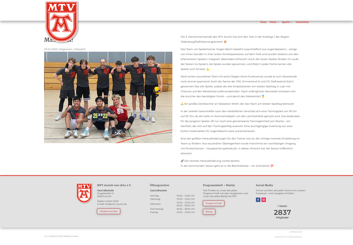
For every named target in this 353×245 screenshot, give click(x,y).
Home (263, 22)
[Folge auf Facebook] (258, 200)
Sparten (286, 22)
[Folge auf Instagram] (263, 200)
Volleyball (79, 49)
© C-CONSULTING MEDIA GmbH (61, 236)
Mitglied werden (109, 211)
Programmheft (213, 203)
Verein (273, 22)
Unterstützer (302, 22)
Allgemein (65, 49)
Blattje (209, 211)
